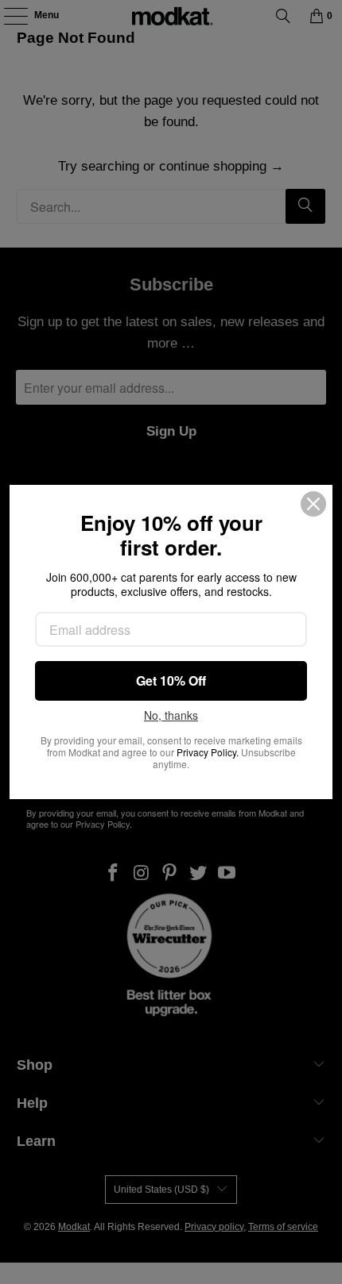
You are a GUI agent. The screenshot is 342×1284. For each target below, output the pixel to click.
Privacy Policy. (208, 752)
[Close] (313, 504)
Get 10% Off (171, 680)
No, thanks (171, 716)
